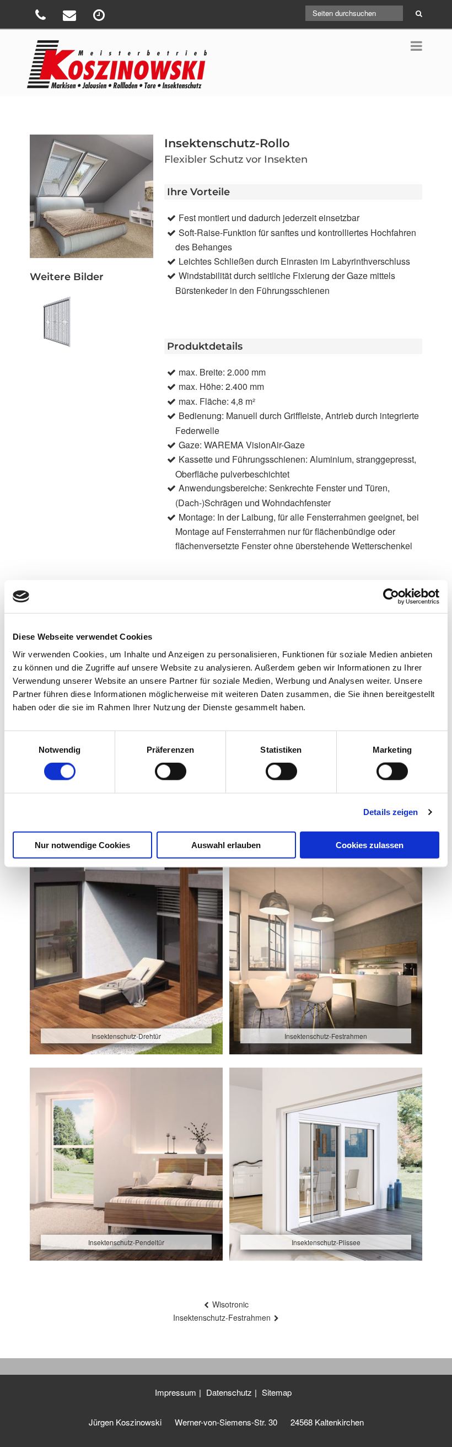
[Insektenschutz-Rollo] (58, 322)
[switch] (170, 771)
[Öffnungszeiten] (100, 17)
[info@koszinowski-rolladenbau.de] (71, 17)
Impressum (175, 1392)
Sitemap (277, 1392)
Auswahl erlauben (226, 844)
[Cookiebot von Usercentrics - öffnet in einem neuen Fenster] (391, 596)
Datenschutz (229, 1392)
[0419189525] (42, 17)
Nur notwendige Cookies (82, 844)
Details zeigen (390, 812)
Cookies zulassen (369, 844)
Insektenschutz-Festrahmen (222, 1317)
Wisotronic (230, 1304)
